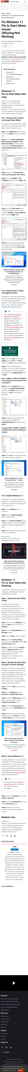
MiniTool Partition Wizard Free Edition (10, 998)
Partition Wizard (14, 1)
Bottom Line (10, 83)
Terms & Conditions (11, 1059)
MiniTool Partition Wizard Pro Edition (10, 1001)
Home (3, 13)
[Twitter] (12, 41)
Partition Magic (15, 61)
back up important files (18, 772)
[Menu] (25, 1)
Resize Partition (5, 1016)
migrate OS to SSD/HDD (11, 337)
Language (6, 1052)
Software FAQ (4, 1033)
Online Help (3, 1036)
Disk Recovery (4, 1024)
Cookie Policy (13, 1070)
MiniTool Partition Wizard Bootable (9, 1007)
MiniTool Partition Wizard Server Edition (10, 1004)
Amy (4, 41)
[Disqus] (14, 906)
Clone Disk (3, 1027)
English (5, 46)
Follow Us (15, 849)
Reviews (3, 1039)
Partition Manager (5, 1019)
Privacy (20, 1059)
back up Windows (13, 327)
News (8, 13)
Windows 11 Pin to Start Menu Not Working (13, 79)
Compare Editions (5, 1010)
